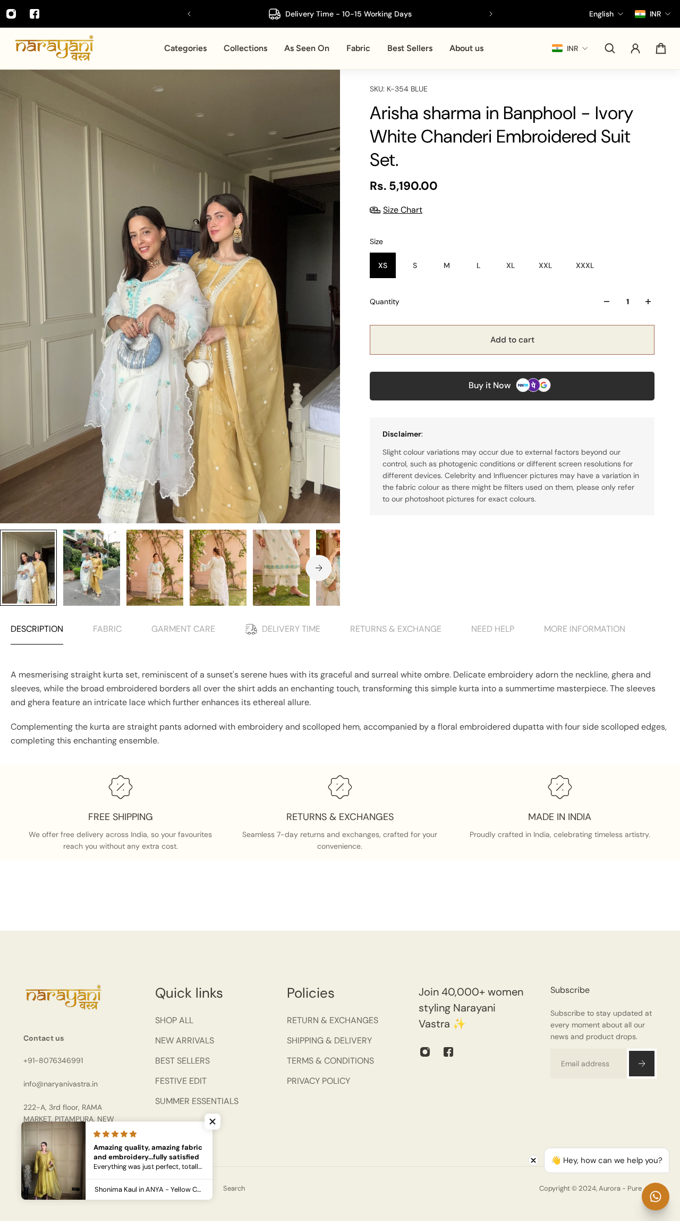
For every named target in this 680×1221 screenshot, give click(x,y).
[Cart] (661, 48)
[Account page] (635, 48)
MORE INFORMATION (584, 628)
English (35, 1188)
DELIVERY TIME (291, 628)
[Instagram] (425, 1052)
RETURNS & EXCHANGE (395, 628)
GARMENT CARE (183, 628)
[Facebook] (34, 14)
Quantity (385, 301)
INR (89, 1188)
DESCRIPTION (37, 628)
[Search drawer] (610, 48)
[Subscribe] (642, 1063)
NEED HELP (492, 628)
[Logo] (54, 48)
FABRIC (107, 628)
